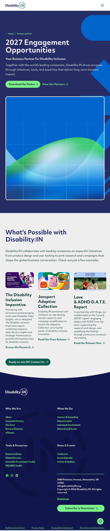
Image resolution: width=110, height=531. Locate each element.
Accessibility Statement (62, 527)
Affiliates (10, 432)
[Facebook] (7, 475)
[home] (23, 5)
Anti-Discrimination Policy (92, 527)
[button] (101, 5)
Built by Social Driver (15, 527)
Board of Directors (14, 428)
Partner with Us (24, 33)
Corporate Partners (15, 421)
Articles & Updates (66, 461)
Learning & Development (68, 424)
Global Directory (13, 457)
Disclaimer (63, 498)
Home (11, 33)
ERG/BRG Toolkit (14, 465)
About (8, 417)
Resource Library (13, 454)
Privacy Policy (38, 527)
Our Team (10, 424)
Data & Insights (64, 421)
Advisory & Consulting (67, 417)
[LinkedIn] (16, 475)
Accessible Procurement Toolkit (20, 461)
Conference (62, 454)
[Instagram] (12, 475)
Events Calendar (65, 457)
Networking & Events (67, 428)
